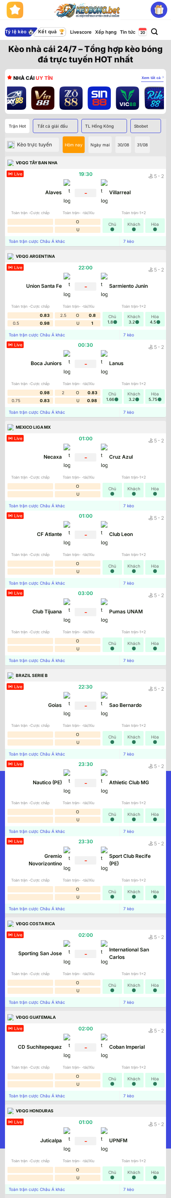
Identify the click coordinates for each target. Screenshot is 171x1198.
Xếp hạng (106, 32)
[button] (154, 32)
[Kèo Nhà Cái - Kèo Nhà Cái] (86, 10)
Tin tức (127, 32)
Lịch (142, 32)
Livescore (81, 32)
